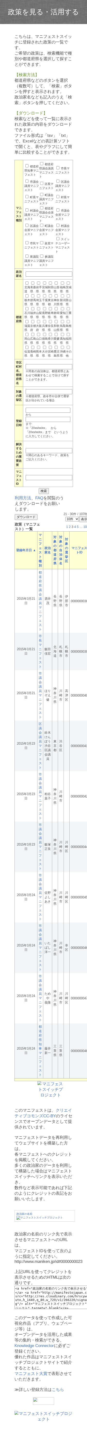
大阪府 (39, 328)
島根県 (69, 328)
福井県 (33, 315)
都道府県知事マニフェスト (31, 170)
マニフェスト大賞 (30, 1373)
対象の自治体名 (60, 550)
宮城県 (45, 289)
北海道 (27, 289)
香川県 (51, 341)
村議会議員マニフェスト (31, 215)
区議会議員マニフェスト (62, 186)
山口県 (39, 341)
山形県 (56, 289)
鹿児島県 (56, 353)
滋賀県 (27, 328)
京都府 (33, 328)
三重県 (69, 315)
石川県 (27, 315)
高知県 (63, 341)
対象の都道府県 (55, 550)
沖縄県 (63, 353)
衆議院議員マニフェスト (31, 261)
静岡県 (56, 315)
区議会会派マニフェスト (31, 230)
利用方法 (23, 498)
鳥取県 (63, 328)
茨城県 (69, 289)
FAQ (39, 498)
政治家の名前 (24, 1213)
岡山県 (27, 341)
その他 (69, 353)
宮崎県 (51, 353)
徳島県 (45, 341)
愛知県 (63, 315)
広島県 (33, 341)
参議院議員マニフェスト (46, 261)
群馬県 (33, 302)
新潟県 (63, 302)
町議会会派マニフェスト (46, 230)
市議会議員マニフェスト (31, 186)
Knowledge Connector (34, 1345)
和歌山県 (56, 328)
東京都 (51, 302)
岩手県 (39, 289)
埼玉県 (39, 302)
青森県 (33, 289)
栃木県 (27, 302)
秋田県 (51, 289)
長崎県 (33, 353)
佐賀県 (27, 353)
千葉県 (45, 302)
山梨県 (39, 315)
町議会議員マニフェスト (46, 199)
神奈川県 (56, 302)
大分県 (45, 353)
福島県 (63, 289)
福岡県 (69, 341)
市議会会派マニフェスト (62, 215)
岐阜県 (51, 315)
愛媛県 (56, 341)
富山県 (69, 302)
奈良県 (51, 328)
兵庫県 (45, 328)
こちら (58, 1389)
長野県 (45, 315)
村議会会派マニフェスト (62, 230)
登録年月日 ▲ (26, 550)
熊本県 (39, 353)
